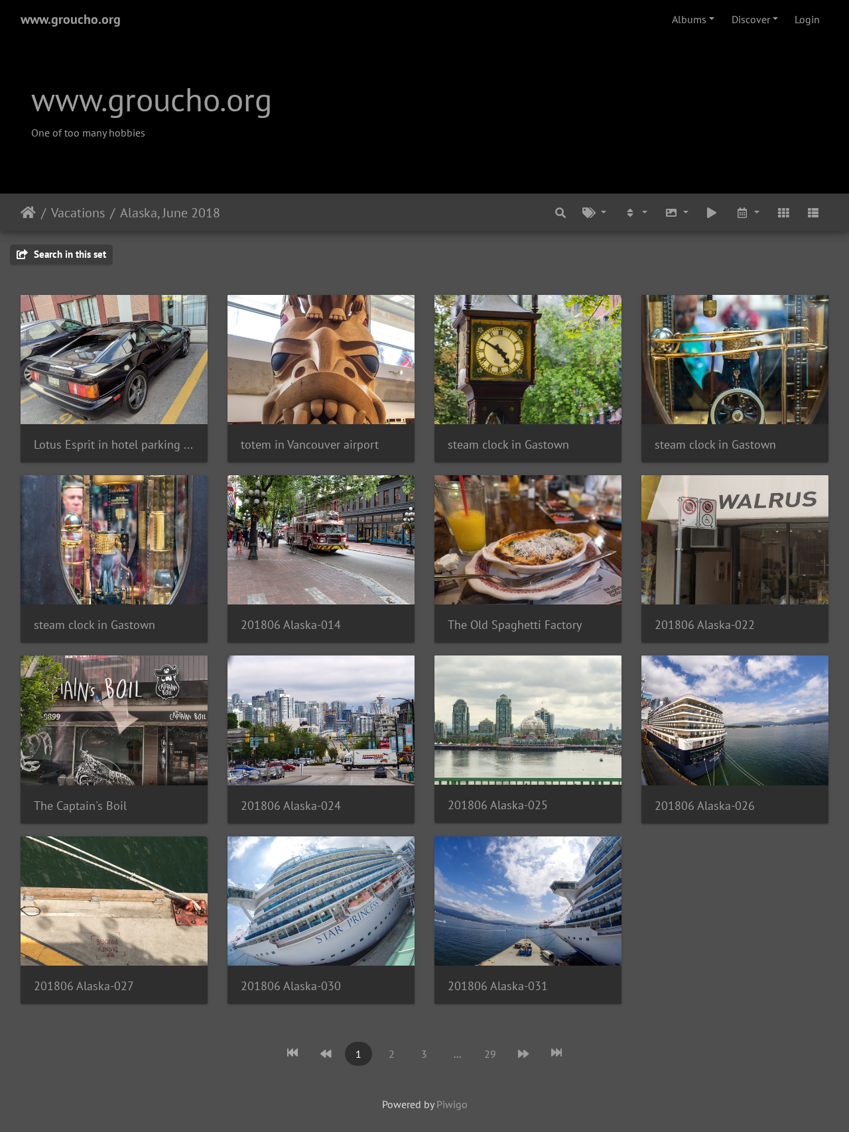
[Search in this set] (560, 212)
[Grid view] (783, 212)
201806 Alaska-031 (498, 986)
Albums (689, 19)
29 (490, 1053)
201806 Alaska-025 (498, 805)
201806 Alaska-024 (291, 806)
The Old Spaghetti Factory (515, 625)
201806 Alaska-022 (705, 625)
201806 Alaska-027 (84, 986)
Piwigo (452, 1104)
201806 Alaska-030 (291, 986)
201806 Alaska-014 (291, 625)
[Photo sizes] (676, 212)
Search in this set (68, 254)
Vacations (78, 212)
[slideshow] (712, 212)
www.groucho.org (71, 19)
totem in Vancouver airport (310, 444)
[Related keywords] (595, 212)
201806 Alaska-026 (705, 806)
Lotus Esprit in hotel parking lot (114, 444)
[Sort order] (635, 212)
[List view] (813, 212)
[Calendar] (747, 212)
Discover (751, 19)
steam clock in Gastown (508, 444)
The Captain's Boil (80, 806)
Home (28, 212)
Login (807, 19)
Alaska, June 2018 (170, 212)
